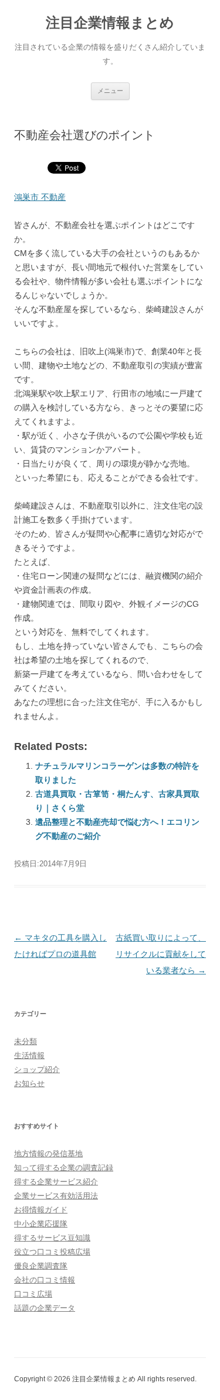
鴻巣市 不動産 (40, 197)
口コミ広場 (33, 1294)
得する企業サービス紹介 (56, 1181)
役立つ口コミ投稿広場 (52, 1251)
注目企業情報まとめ (110, 22)
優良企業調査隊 (40, 1265)
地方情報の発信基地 (48, 1153)
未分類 (25, 1041)
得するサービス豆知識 (52, 1237)
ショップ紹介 (37, 1069)
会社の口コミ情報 (44, 1279)
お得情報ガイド (40, 1209)
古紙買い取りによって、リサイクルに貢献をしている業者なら (161, 954)
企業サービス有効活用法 (56, 1195)
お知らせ (29, 1083)
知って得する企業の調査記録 (63, 1167)
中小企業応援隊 (40, 1223)
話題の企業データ (44, 1308)
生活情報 (29, 1055)
